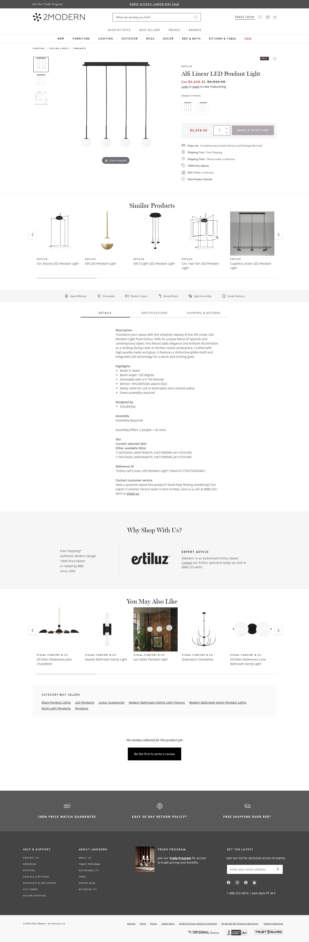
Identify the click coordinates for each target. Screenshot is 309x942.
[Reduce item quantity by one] (227, 133)
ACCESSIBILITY (88, 889)
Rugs (150, 39)
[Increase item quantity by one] (227, 127)
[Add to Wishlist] (274, 58)
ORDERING (29, 864)
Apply (195, 87)
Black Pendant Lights (56, 702)
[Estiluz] (151, 558)
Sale (248, 39)
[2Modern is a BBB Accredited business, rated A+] (237, 934)
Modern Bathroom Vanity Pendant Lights (217, 702)
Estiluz (186, 66)
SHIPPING (29, 870)
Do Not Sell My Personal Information (239, 923)
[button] (275, 17)
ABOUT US (85, 858)
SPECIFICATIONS (154, 313)
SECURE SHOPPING (34, 895)
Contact (187, 563)
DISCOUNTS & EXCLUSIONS (39, 883)
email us (133, 493)
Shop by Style (119, 30)
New (61, 39)
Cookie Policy (168, 923)
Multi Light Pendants (56, 708)
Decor (168, 39)
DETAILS (105, 313)
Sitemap (131, 923)
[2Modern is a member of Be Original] (204, 932)
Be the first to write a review (154, 754)
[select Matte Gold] (203, 108)
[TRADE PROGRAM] (172, 860)
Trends (174, 30)
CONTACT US (31, 858)
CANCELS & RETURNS (36, 877)
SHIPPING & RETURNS (204, 313)
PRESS (82, 877)
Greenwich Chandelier (197, 659)
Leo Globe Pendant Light (150, 659)
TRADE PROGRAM (89, 864)
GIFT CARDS (30, 889)
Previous (55, 111)
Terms (143, 923)
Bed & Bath (191, 39)
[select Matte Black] (187, 108)
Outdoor (130, 39)
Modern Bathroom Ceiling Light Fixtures (157, 702)
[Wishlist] (260, 17)
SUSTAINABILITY (89, 870)
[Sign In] (267, 17)
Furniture (81, 39)
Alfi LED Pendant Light (100, 264)
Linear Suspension (112, 702)
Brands (195, 30)
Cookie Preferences (273, 923)
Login (184, 87)
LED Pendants (84, 702)
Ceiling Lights (59, 48)
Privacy (153, 923)
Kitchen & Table (222, 39)
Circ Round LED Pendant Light (58, 264)
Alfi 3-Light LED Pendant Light (154, 264)
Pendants (80, 48)
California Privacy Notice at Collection (198, 923)
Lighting (105, 39)
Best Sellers (149, 30)
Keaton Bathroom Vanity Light (106, 659)
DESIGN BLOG (87, 883)
